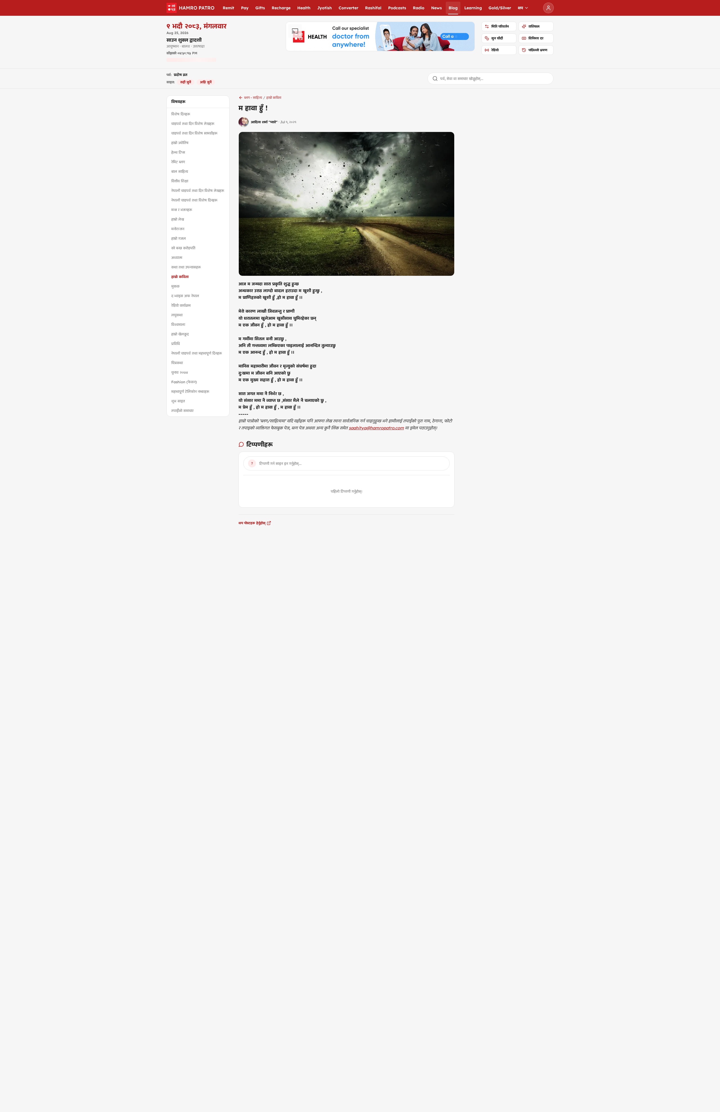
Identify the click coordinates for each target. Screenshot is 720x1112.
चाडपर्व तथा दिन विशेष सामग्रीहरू (194, 133)
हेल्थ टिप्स (178, 152)
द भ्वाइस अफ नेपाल (185, 295)
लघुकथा (177, 315)
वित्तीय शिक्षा (179, 181)
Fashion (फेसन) (184, 382)
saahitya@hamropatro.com (376, 428)
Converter (348, 7)
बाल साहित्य (179, 171)
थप (520, 7)
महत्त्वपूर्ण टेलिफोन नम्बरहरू (190, 391)
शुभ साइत (178, 401)
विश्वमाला (178, 324)
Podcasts (397, 7)
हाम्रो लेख (177, 219)
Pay (245, 7)
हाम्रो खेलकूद (180, 334)
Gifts (260, 7)
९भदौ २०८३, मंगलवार (196, 26)
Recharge (281, 7)
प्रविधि (175, 343)
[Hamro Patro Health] (380, 36)
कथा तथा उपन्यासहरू (186, 267)
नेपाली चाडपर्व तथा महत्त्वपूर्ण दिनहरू (196, 353)
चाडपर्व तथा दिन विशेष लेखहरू (192, 123)
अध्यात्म (176, 257)
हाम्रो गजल (178, 238)
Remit (228, 7)
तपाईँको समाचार (182, 410)
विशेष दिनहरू (180, 114)
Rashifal (373, 7)
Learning (473, 7)
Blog (453, 7)
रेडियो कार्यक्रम (181, 305)
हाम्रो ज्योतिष (179, 142)
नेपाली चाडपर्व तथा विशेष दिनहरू (194, 200)
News (436, 7)
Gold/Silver (500, 7)
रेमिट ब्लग (178, 162)
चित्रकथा (177, 362)
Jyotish (324, 7)
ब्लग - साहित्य (253, 97)
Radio (418, 7)
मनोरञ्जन (177, 229)
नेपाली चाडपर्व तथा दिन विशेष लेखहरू (197, 190)
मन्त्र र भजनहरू (181, 209)
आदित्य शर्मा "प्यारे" (264, 122)
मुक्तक (175, 286)
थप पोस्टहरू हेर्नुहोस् (252, 523)
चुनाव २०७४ (179, 372)
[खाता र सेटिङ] (548, 8)
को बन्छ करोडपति (183, 248)
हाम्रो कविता (180, 276)
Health (303, 7)
